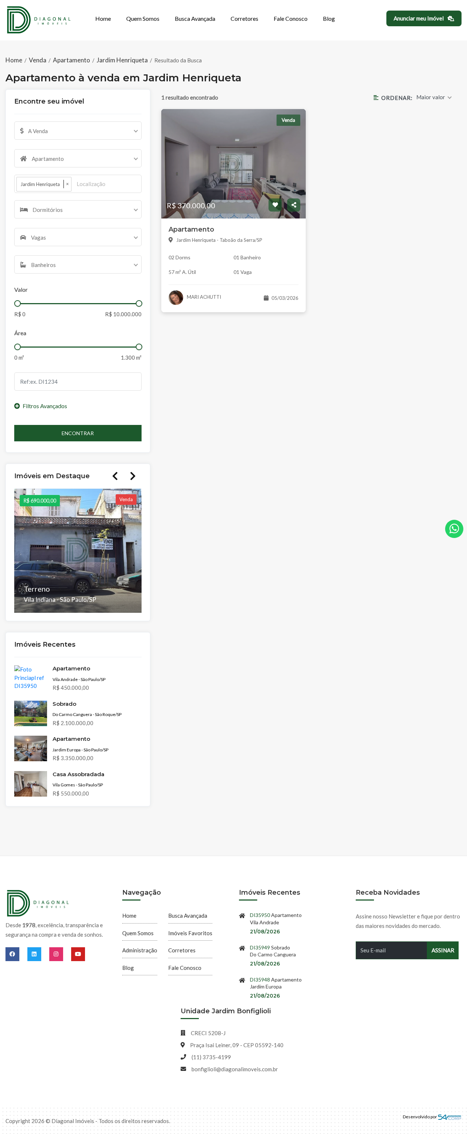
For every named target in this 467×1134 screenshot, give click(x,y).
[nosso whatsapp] (454, 529)
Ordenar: (396, 97)
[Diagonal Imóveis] (38, 904)
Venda (37, 60)
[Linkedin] (38, 954)
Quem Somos (142, 18)
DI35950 (260, 915)
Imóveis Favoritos (190, 933)
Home (103, 18)
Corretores (244, 18)
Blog (329, 18)
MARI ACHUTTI (203, 297)
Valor (21, 289)
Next (133, 476)
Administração (139, 950)
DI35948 (260, 979)
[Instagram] (60, 954)
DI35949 (260, 947)
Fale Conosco (291, 18)
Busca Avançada (195, 18)
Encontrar (78, 433)
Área (20, 332)
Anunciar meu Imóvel (419, 18)
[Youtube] (78, 954)
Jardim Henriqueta (122, 60)
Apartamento (71, 60)
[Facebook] (16, 954)
